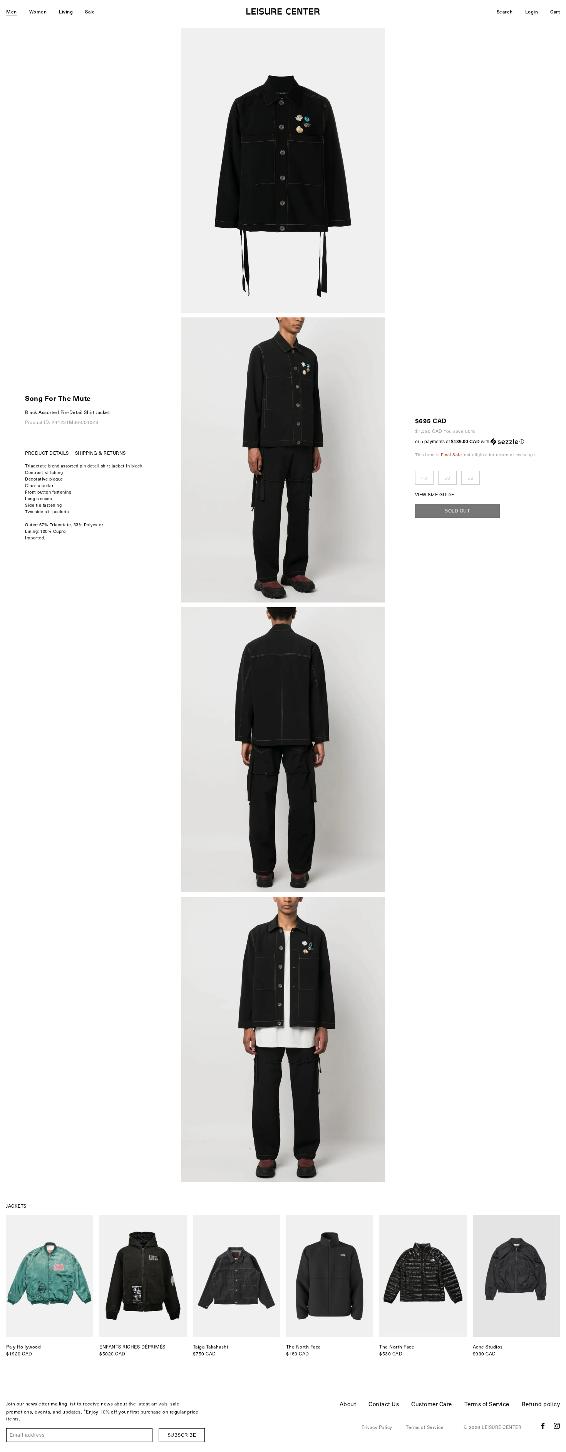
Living (66, 11)
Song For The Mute (58, 398)
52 (470, 477)
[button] (475, 441)
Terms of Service (486, 1404)
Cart (555, 11)
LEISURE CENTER (501, 1427)
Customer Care (431, 1404)
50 (447, 477)
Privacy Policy (377, 1427)
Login (531, 11)
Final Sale (451, 454)
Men (11, 11)
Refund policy (541, 1404)
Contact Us (383, 1404)
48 (424, 477)
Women (38, 11)
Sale (90, 11)
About (348, 1404)
